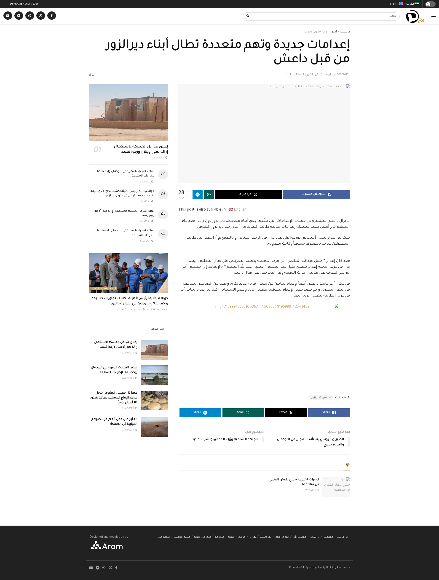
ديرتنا (231, 537)
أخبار (334, 32)
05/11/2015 (310, 490)
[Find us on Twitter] (40, 16)
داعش (288, 74)
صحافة (219, 537)
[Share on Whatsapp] (209, 194)
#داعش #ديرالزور (321, 397)
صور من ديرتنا (202, 537)
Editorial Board (159, 310)
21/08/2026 (128, 408)
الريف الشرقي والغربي (316, 32)
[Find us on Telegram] (18, 16)
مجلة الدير (163, 537)
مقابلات (328, 537)
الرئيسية (345, 32)
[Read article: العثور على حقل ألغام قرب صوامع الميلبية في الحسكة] (154, 427)
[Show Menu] (433, 16)
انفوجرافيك (282, 537)
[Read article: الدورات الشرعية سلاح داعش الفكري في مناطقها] (336, 487)
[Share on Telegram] (198, 194)
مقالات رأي (299, 537)
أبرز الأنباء (342, 537)
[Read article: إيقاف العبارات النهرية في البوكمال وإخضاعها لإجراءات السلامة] (154, 375)
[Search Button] (246, 16)
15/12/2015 (342, 74)
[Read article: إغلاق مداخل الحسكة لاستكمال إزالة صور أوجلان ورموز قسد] (128, 112)
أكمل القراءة (155, 328)
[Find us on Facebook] (51, 16)
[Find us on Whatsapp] (29, 16)
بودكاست (265, 537)
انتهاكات (299, 74)
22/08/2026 (136, 310)
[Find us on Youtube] (7, 16)
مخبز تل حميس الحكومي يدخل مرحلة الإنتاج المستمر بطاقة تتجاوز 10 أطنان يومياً (113, 397)
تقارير (252, 537)
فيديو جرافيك (182, 537)
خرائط (242, 537)
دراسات (315, 537)
